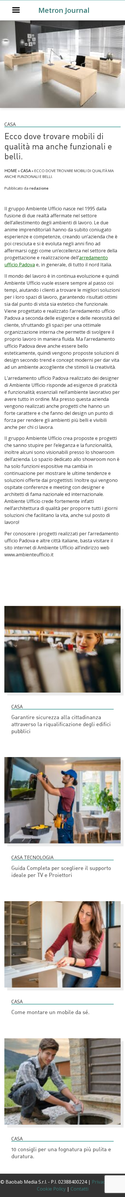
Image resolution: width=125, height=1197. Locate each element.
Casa (10, 124)
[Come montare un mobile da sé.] (62, 990)
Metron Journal (64, 10)
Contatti (79, 1189)
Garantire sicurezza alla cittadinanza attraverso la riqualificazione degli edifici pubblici (61, 725)
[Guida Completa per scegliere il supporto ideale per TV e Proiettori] (62, 846)
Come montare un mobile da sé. (50, 1013)
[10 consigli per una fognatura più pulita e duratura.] (62, 1127)
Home (10, 170)
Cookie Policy (51, 1189)
